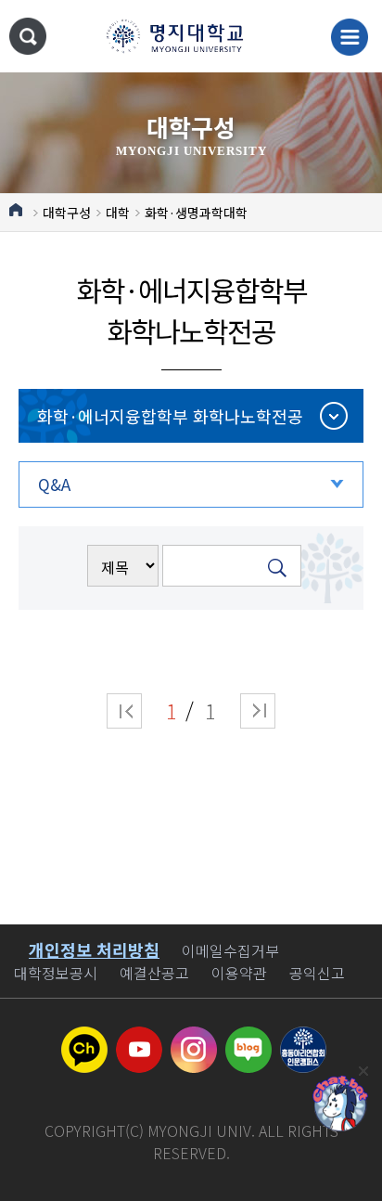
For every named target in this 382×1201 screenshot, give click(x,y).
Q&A (54, 484)
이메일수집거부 (230, 950)
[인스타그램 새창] (194, 1038)
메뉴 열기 (349, 37)
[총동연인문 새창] (303, 1038)
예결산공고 (154, 973)
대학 (118, 212)
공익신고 (317, 973)
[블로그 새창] (248, 1038)
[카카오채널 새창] (84, 1038)
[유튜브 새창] (139, 1038)
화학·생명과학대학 (196, 212)
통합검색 (27, 36)
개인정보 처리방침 (94, 949)
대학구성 (67, 212)
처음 (124, 711)
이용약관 (239, 973)
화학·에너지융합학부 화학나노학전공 (170, 416)
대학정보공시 (55, 973)
